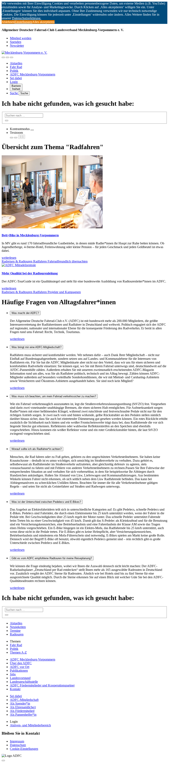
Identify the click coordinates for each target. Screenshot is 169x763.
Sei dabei (16, 78)
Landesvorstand (20, 678)
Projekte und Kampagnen (64, 292)
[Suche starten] (6, 120)
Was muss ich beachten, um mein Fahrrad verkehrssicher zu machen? (54, 396)
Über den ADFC (21, 663)
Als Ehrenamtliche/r (23, 707)
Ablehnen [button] (8, 22)
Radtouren (16, 634)
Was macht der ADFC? (25, 313)
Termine (15, 630)
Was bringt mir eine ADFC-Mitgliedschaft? (36, 347)
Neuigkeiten (18, 627)
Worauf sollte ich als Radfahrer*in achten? (37, 449)
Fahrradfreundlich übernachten (68, 261)
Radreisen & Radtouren (17, 261)
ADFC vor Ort (19, 667)
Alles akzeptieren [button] (43, 22)
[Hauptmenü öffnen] (11, 57)
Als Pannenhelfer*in (23, 714)
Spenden (15, 42)
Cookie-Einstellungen (24, 748)
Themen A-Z (18, 652)
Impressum (17, 741)
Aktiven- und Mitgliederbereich (30, 725)
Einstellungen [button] (23, 22)
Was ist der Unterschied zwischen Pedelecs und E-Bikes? (46, 501)
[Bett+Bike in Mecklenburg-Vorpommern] (52, 227)
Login (14, 82)
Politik (14, 70)
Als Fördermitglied (22, 711)
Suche (14, 93)
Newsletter (17, 45)
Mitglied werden (20, 38)
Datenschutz (18, 745)
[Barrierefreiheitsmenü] (3, 57)
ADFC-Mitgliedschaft (24, 699)
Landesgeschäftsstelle (24, 681)
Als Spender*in (20, 703)
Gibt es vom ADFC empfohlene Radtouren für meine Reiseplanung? (52, 558)
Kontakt (15, 689)
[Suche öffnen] (7, 57)
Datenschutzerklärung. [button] (26, 18)
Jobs (13, 674)
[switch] (32, 130)
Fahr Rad (16, 67)
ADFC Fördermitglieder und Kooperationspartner (42, 685)
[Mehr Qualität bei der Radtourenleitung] (19, 265)
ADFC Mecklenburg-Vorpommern (32, 74)
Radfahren (40, 261)
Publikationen (19, 670)
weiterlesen (17, 339)
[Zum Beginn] (3, 760)
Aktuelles (16, 63)
